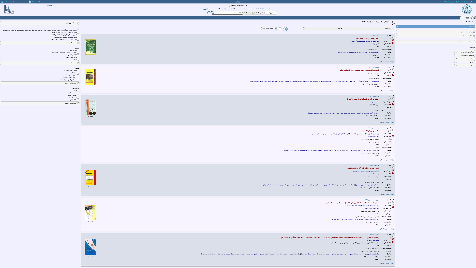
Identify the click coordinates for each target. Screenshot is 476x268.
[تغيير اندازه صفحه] (238, 1)
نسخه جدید (50, 5)
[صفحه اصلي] (475, 18)
